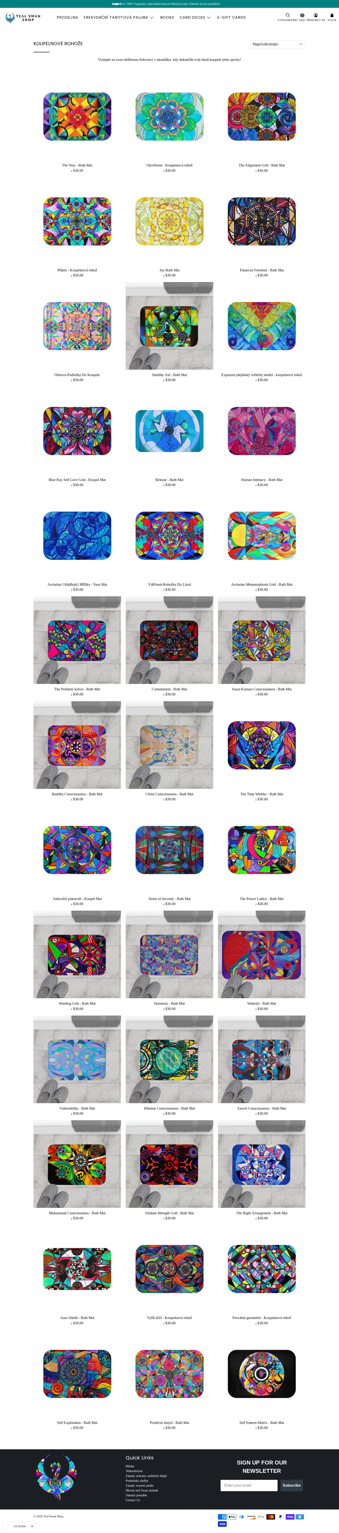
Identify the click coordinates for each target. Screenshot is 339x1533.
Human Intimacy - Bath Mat (261, 480)
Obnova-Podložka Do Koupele (77, 375)
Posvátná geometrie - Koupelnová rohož (261, 1318)
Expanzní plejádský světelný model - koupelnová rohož (261, 375)
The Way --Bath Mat (77, 165)
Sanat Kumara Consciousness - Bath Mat (261, 689)
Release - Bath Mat (169, 480)
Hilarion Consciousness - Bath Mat (169, 1108)
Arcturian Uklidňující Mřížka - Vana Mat (77, 584)
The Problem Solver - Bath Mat (77, 689)
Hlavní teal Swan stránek (142, 1490)
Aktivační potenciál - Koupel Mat (77, 899)
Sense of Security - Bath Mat (169, 899)
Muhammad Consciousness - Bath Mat (77, 1213)
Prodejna (67, 17)
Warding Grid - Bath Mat (77, 1003)
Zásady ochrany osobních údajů (146, 1476)
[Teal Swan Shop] (28, 18)
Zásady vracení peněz (140, 1485)
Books (167, 17)
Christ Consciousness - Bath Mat (169, 794)
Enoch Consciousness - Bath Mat (262, 1108)
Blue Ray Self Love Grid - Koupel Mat (77, 480)
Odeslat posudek (136, 1495)
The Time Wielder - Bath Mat (261, 794)
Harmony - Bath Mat (169, 1003)
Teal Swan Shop (53, 1516)
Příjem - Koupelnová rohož (77, 270)
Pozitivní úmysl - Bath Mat (169, 1423)
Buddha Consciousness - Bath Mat (77, 794)
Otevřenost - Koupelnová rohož (169, 165)
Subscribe (292, 1485)
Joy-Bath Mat (169, 270)
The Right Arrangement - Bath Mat (261, 1213)
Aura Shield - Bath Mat (77, 1318)
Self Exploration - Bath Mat (77, 1423)
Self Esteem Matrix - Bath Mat (261, 1423)
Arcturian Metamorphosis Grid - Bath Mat (261, 584)
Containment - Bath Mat (169, 689)
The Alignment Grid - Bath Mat (262, 165)
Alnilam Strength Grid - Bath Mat (169, 1213)
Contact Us (133, 1500)
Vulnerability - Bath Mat (77, 1108)
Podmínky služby (137, 1480)
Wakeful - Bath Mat (261, 1003)
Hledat (130, 1466)
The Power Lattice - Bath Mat (261, 899)
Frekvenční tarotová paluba (116, 17)
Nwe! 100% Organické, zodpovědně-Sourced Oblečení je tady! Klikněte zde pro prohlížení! (170, 4)
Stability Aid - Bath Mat (169, 375)
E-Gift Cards (231, 17)
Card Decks (192, 17)
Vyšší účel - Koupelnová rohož (169, 1318)
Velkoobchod (134, 1471)
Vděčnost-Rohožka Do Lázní (169, 584)
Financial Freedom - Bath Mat (262, 270)
